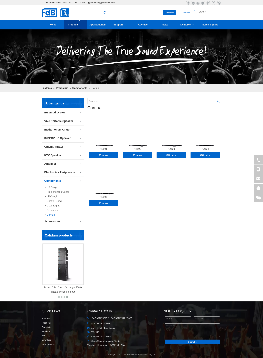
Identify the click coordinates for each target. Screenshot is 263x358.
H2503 (171, 157)
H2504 (205, 157)
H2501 (103, 157)
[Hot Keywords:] (218, 109)
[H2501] (103, 139)
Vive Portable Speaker (58, 129)
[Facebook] (187, 3)
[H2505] (103, 187)
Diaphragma (53, 213)
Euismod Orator (54, 120)
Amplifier (50, 171)
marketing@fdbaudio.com (102, 2)
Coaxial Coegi (54, 209)
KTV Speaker (52, 163)
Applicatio (46, 335)
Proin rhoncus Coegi (58, 200)
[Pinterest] (213, 3)
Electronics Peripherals (59, 180)
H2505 (103, 205)
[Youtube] (203, 3)
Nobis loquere (48, 352)
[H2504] (205, 139)
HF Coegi (52, 195)
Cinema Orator (53, 154)
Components (52, 188)
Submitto (192, 350)
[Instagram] (208, 3)
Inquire (105, 164)
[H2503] (171, 139)
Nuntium (46, 339)
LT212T (63, 295)
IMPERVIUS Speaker (57, 146)
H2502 (137, 157)
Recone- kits (53, 218)
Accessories (52, 229)
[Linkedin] (193, 3)
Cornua (51, 223)
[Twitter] (198, 3)
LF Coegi (52, 204)
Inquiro (186, 12)
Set (43, 343)
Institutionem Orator (57, 137)
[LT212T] (63, 272)
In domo (46, 326)
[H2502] (137, 139)
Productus (46, 331)
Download (46, 348)
